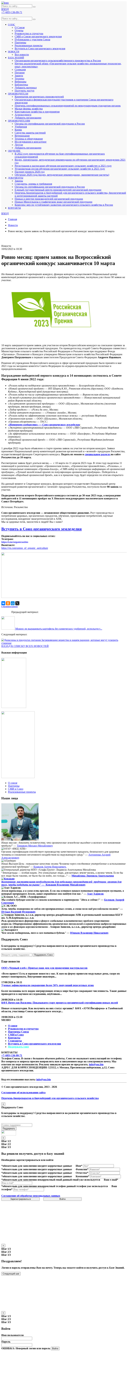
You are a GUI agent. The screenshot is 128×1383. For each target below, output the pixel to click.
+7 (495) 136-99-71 (11, 1055)
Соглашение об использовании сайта (23, 1092)
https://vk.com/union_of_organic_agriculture (24, 548)
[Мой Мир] (13, 603)
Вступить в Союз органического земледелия (40, 48)
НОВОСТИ (13, 51)
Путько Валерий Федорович (18, 911)
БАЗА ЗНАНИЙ (16, 57)
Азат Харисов (95, 893)
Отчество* (82, 1172)
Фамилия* (82, 1169)
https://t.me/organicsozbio (14, 542)
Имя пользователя (12, 1335)
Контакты (14, 1037)
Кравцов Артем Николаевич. (50, 866)
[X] (17, 603)
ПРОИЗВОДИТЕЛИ (18, 94)
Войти (63, 1199)
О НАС (11, 24)
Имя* (79, 1165)
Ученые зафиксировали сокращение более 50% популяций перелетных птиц (47, 985)
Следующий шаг (11, 1273)
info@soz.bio (96, 1064)
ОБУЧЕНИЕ (14, 151)
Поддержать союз (18, 1046)
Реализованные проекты (28, 45)
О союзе (12, 1025)
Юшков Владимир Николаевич (89, 932)
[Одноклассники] (8, 603)
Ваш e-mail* (111, 1179)
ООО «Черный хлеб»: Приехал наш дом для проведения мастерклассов (44, 967)
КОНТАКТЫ (14, 208)
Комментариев (9, 606)
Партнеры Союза (18, 1031)
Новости (13, 225)
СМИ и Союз (16, 1034)
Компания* (82, 1176)
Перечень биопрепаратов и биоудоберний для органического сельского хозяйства (50, 1098)
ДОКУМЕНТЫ (15, 178)
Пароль (5, 1341)
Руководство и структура (23, 1028)
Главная (12, 219)
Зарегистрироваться (20, 1199)
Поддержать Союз (43, 955)
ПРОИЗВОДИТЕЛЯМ (19, 121)
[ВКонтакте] (3, 603)
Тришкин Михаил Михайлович (35, 845)
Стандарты (15, 1040)
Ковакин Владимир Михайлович (65, 884)
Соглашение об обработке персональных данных (30, 1195)
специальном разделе (98, 454)
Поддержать (9, 1128)
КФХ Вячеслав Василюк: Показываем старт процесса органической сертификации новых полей (59, 1002)
